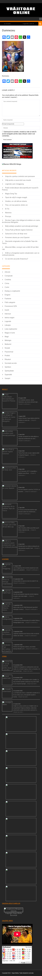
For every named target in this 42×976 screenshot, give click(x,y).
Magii (7, 336)
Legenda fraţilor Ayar (19, 590)
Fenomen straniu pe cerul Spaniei (17, 237)
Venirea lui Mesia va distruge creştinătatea (25, 577)
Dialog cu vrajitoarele (12, 291)
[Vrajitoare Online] (21, 16)
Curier (7, 287)
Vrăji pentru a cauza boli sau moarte (18, 180)
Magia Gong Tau (11, 194)
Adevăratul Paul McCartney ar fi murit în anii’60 (26, 642)
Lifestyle (8, 325)
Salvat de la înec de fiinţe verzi (16, 234)
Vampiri (7, 378)
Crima (7, 283)
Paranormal (9, 352)
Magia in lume (10, 333)
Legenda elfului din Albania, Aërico (22, 603)
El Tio (7, 209)
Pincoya (8, 216)
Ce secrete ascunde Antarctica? (16, 259)
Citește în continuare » (24, 404)
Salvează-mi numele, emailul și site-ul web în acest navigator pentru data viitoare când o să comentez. (19, 134)
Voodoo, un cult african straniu (16, 201)
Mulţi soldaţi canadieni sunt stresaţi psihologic (21, 226)
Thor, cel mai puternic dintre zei (16, 205)
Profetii (7, 355)
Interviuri (8, 314)
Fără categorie (10, 302)
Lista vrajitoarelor (11, 329)
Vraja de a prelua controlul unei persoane (20, 176)
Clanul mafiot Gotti (18, 675)
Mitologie (8, 340)
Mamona (8, 213)
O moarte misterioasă (19, 688)
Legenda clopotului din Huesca (21, 629)
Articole (7, 272)
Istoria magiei (9, 317)
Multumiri (8, 344)
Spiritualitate (9, 371)
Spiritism (8, 367)
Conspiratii (9, 276)
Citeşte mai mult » (28, 671)
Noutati (7, 348)
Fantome (8, 298)
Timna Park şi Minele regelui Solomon (19, 230)
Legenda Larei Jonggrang (23, 24)
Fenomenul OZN (11, 306)
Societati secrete (11, 363)
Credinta (8, 279)
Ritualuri (8, 359)
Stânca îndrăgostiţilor (19, 616)
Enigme (7, 295)
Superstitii (8, 374)
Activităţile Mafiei (18, 702)
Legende (8, 321)
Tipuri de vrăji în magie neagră (16, 197)
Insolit (7, 310)
